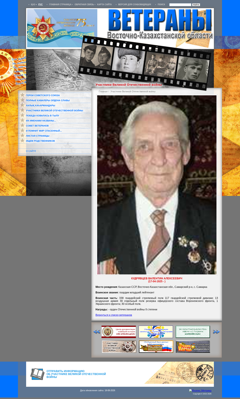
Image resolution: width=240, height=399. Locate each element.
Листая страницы (37, 136)
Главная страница (60, 4)
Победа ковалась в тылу (42, 115)
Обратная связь (84, 4)
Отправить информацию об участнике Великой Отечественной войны (76, 374)
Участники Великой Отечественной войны (54, 110)
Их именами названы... (41, 120)
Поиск (161, 4)
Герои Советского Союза (43, 95)
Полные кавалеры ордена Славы (48, 100)
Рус (40, 4)
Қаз (33, 4)
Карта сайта (104, 4)
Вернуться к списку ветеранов (114, 315)
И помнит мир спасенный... (44, 130)
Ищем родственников (40, 141)
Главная (103, 91)
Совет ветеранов (37, 125)
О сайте (31, 151)
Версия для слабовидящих (134, 4)
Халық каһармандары (40, 105)
